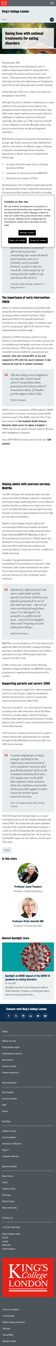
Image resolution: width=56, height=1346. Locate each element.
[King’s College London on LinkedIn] (30, 1015)
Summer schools (19, 1067)
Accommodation (19, 1138)
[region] (28, 221)
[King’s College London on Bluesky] (45, 1015)
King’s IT (16, 1150)
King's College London (15, 11)
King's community (20, 1208)
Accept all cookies (38, 240)
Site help (15, 1329)
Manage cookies (18, 1341)
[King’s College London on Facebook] (8, 1015)
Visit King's (17, 1195)
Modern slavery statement (23, 1322)
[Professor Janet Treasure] (28, 873)
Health (7, 850)
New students (18, 1093)
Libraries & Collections (22, 1144)
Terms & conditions (20, 1310)
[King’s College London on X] (16, 1015)
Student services (19, 1131)
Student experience (20, 1073)
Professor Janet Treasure (28, 886)
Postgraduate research (22, 1054)
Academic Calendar (21, 1157)
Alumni (15, 1112)
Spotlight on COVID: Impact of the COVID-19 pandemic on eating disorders (27, 977)
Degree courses (19, 1041)
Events (15, 1183)
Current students (20, 1099)
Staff (14, 1105)
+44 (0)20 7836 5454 (11, 1227)
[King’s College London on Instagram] (23, 1015)
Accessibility (17, 1335)
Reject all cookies (17, 240)
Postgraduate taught (21, 1048)
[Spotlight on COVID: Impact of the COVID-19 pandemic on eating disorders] (28, 957)
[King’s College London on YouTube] (38, 1015)
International (17, 1060)
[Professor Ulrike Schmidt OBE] (28, 908)
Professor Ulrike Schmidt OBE (28, 921)
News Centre (18, 1176)
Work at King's (18, 1202)
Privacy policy (17, 1316)
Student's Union (19, 1189)
